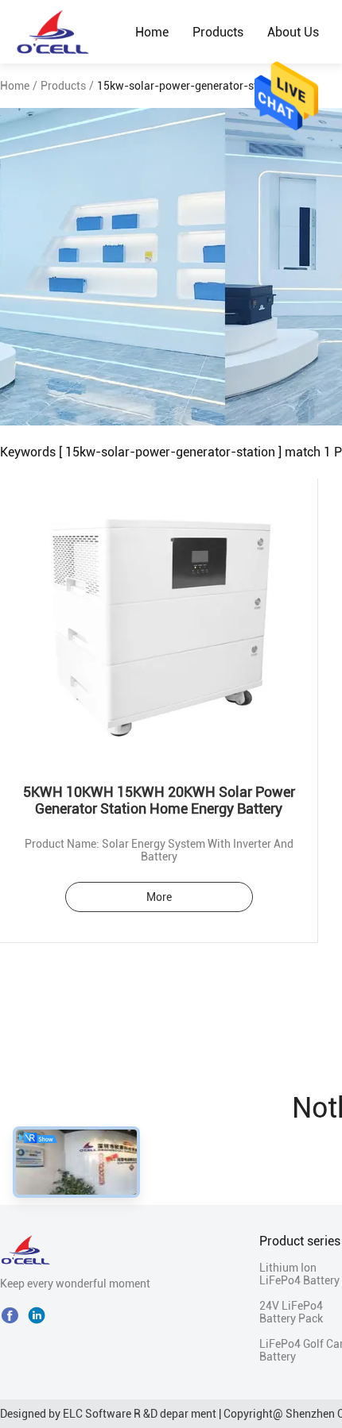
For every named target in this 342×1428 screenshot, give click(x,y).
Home (152, 32)
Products (217, 32)
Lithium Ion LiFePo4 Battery (299, 1274)
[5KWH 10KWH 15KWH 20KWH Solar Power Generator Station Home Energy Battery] (159, 621)
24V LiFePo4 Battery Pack (291, 1312)
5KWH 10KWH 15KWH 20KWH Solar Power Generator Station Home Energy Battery (159, 800)
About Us (293, 32)
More (159, 897)
